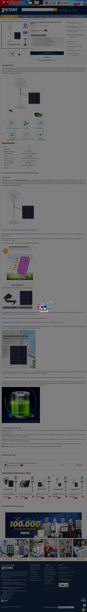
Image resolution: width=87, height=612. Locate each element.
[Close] (51, 302)
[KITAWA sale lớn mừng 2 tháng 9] (43, 308)
